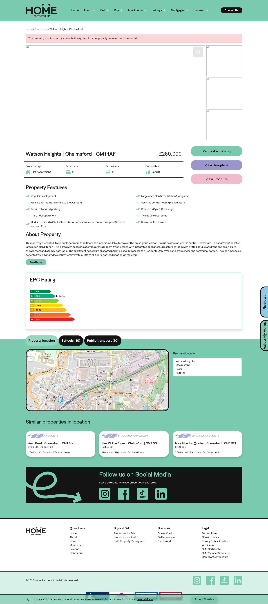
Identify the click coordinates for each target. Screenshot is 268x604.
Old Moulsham (166, 537)
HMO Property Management (130, 541)
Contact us (76, 553)
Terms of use (209, 533)
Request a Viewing (217, 151)
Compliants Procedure (215, 557)
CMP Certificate (211, 549)
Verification (208, 545)
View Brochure (217, 179)
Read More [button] (36, 262)
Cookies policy (210, 537)
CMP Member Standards (216, 553)
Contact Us (231, 10)
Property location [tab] (41, 340)
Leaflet (164, 409)
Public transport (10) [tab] (103, 340)
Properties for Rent (125, 537)
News (73, 541)
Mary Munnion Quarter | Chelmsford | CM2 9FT (205, 443)
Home (29, 29)
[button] (198, 133)
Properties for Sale (124, 533)
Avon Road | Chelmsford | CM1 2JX (50, 443)
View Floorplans (216, 165)
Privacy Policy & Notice (215, 541)
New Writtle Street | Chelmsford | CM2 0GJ (130, 443)
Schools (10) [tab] (70, 340)
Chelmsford (165, 533)
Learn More (145, 599)
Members (75, 545)
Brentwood (164, 541)
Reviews (74, 549)
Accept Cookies (204, 599)
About (73, 537)
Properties (41, 29)
